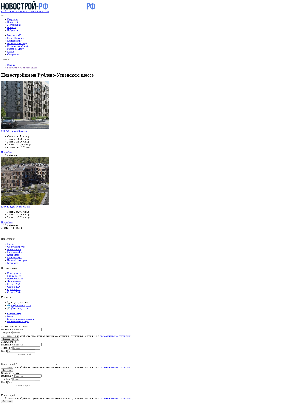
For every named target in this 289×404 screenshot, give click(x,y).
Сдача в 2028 (13, 292)
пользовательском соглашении (115, 336)
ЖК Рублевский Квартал (14, 131)
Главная (11, 65)
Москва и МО (14, 35)
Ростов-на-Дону (15, 49)
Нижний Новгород (17, 43)
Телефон (6, 332)
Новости (11, 27)
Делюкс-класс (14, 281)
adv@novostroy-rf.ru (21, 305)
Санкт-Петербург (16, 38)
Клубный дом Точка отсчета (15, 206)
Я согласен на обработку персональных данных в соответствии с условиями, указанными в (67, 336)
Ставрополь (13, 54)
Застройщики (14, 24)
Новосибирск (14, 249)
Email (4, 351)
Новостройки (14, 22)
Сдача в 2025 (13, 284)
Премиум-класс (15, 278)
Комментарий (9, 364)
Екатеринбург (14, 40)
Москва (11, 244)
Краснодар (12, 263)
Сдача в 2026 (13, 286)
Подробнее (6, 152)
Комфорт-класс (15, 273)
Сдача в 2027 (13, 289)
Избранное (12, 30)
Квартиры (12, 19)
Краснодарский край (18, 46)
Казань (10, 51)
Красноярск (13, 255)
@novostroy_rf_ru (19, 308)
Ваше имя (7, 329)
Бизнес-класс (14, 276)
